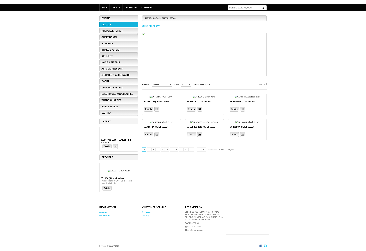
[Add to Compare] (156, 109)
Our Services (131, 7)
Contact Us (146, 7)
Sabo (111, 246)
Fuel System (110, 106)
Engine (106, 18)
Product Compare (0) (201, 84)
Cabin (105, 81)
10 (186, 149)
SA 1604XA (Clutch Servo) (156, 127)
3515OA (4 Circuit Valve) (112, 178)
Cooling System (112, 87)
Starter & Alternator (116, 75)
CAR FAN (106, 112)
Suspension (109, 37)
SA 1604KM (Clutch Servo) (156, 101)
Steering (107, 43)
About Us (116, 7)
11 (192, 149)
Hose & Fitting (111, 62)
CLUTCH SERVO (169, 18)
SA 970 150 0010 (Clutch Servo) (201, 127)
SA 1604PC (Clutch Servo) (199, 101)
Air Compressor (112, 68)
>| (203, 149)
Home (104, 7)
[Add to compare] (115, 146)
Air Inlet (107, 56)
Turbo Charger (111, 100)
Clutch (106, 24)
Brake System (111, 49)
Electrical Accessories (117, 93)
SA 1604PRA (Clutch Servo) (242, 101)
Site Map (146, 215)
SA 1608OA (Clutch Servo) (242, 127)
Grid (265, 84)
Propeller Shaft (113, 30)
